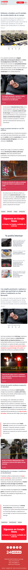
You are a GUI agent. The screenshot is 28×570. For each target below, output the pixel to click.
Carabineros (4, 522)
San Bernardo (12, 522)
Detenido (9, 211)
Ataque (20, 522)
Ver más (4, 103)
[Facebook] (12, 48)
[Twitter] (15, 48)
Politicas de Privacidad (14, 564)
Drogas (15, 211)
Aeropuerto (22, 211)
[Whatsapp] (8, 48)
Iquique (3, 211)
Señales (20, 2)
